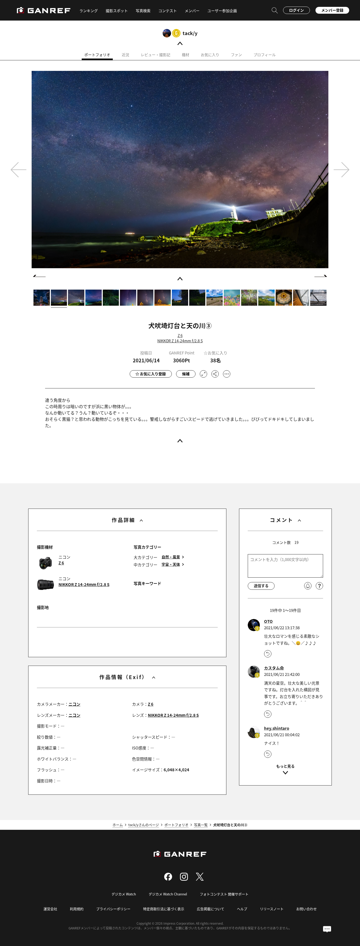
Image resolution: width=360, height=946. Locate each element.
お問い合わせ (306, 908)
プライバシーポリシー (113, 908)
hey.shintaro (276, 728)
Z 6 (180, 335)
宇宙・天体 (171, 564)
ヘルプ (242, 908)
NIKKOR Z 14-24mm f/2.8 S (180, 340)
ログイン (296, 10)
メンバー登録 (332, 10)
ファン (236, 54)
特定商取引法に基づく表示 (163, 908)
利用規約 (77, 908)
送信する (261, 585)
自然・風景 (171, 556)
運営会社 (50, 908)
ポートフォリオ (97, 54)
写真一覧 (201, 824)
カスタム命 (274, 668)
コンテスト (167, 10)
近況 (125, 54)
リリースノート (272, 908)
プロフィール (265, 54)
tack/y (190, 33)
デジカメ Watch (123, 893)
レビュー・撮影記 (155, 54)
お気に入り (210, 54)
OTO (268, 621)
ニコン (74, 704)
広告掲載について (210, 908)
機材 (185, 54)
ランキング (88, 10)
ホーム (118, 824)
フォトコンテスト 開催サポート (224, 893)
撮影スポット (117, 10)
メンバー (192, 10)
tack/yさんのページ (143, 824)
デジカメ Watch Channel (168, 893)
